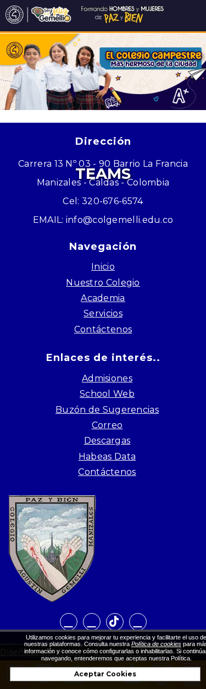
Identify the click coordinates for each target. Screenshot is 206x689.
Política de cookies (156, 644)
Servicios (103, 313)
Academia (103, 298)
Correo (107, 425)
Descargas (107, 440)
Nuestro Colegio (103, 282)
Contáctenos (103, 329)
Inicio (103, 266)
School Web (107, 394)
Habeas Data (107, 456)
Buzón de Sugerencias (107, 409)
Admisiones (107, 378)
